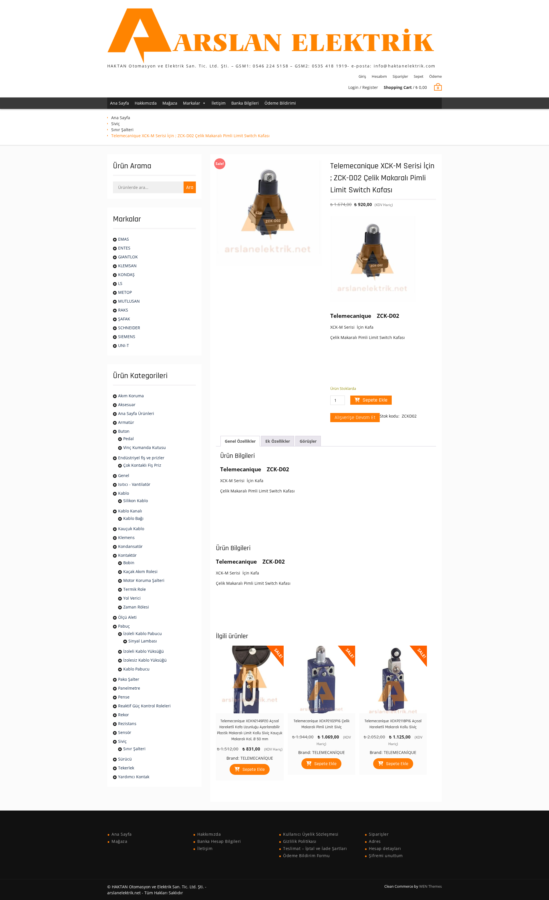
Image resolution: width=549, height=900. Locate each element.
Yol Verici (132, 598)
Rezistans (127, 723)
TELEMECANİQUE (256, 758)
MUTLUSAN (129, 301)
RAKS (123, 310)
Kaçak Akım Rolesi (140, 571)
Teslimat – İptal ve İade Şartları (315, 848)
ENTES (124, 248)
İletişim (219, 103)
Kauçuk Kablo (131, 528)
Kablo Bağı (133, 518)
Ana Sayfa (119, 103)
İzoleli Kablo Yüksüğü (143, 651)
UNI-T (123, 345)
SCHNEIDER (129, 327)
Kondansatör (130, 546)
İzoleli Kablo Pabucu (142, 633)
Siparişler (400, 76)
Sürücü (125, 759)
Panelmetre (129, 688)
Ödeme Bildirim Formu (306, 855)
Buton (124, 431)
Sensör (124, 732)
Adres (375, 841)
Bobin (128, 562)
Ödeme (435, 76)
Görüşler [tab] (308, 441)
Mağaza (169, 103)
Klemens (126, 537)
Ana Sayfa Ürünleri (136, 413)
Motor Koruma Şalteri (143, 580)
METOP (125, 292)
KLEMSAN (127, 265)
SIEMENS (126, 336)
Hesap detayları (385, 848)
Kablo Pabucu (136, 669)
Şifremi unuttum (386, 855)
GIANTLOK (128, 257)
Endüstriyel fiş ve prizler (141, 457)
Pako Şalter (128, 679)
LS (120, 283)
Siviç (115, 123)
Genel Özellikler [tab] (240, 441)
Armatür (126, 422)
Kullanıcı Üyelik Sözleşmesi (311, 834)
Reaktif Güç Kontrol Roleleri (144, 706)
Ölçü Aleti (127, 617)
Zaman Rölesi (136, 607)
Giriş (362, 76)
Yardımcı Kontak (133, 776)
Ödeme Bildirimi (280, 103)
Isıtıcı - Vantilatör (134, 484)
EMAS (123, 239)
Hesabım (379, 76)
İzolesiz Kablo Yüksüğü (145, 660)
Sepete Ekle (375, 400)
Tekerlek (126, 768)
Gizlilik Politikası (300, 841)
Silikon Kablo (135, 500)
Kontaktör (127, 555)
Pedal (128, 438)
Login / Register (363, 87)
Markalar (191, 103)
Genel (123, 475)
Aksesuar (127, 404)
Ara (189, 187)
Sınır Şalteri (122, 129)
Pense (124, 697)
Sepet (418, 76)
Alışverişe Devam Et (355, 417)
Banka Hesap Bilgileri (219, 841)
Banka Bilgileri (245, 103)
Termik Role (134, 589)
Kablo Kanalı (130, 511)
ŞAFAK (124, 319)
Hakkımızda (146, 103)
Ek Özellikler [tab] (277, 441)
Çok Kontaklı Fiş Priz (142, 465)
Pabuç (124, 626)
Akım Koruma (131, 395)
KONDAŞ (126, 274)
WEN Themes (430, 886)
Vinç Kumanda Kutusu (144, 447)
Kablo (123, 493)
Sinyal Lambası (142, 641)
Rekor (123, 714)
